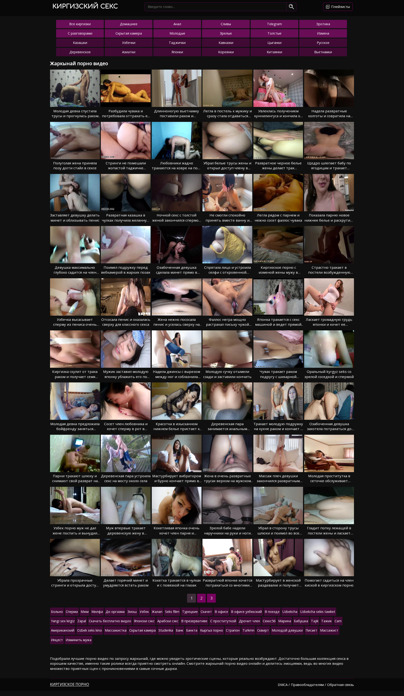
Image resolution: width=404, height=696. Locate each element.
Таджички (177, 42)
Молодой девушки (287, 630)
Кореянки (226, 52)
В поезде (272, 611)
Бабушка (301, 621)
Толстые (274, 33)
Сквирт (263, 630)
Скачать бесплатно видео (110, 621)
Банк (179, 630)
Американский (62, 630)
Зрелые (226, 33)
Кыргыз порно (211, 630)
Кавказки (226, 42)
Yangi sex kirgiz (63, 621)
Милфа (97, 611)
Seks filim (172, 611)
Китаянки (274, 52)
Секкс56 (269, 621)
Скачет (206, 611)
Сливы (226, 24)
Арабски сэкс (167, 621)
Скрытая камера (128, 33)
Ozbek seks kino (89, 630)
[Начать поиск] (291, 6)
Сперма (72, 611)
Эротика (323, 24)
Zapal (81, 621)
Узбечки (128, 42)
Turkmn (248, 630)
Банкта (191, 630)
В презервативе (194, 621)
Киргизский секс (85, 6)
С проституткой (223, 621)
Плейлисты (340, 6)
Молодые (177, 33)
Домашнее (128, 24)
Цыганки (274, 42)
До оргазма (115, 611)
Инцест (57, 640)
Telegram (274, 24)
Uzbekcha (289, 611)
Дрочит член (249, 621)
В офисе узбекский (246, 611)
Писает (311, 630)
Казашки (80, 42)
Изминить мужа (78, 640)
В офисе (221, 611)
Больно (57, 611)
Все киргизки (80, 24)
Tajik (314, 621)
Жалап (157, 611)
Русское (323, 42)
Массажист (329, 630)
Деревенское (80, 52)
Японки (177, 52)
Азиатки (128, 52)
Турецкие (190, 611)
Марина (284, 621)
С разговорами (80, 33)
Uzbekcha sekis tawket (317, 611)
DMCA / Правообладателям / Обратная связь (316, 684)
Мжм (85, 611)
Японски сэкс (144, 621)
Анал (177, 24)
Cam (338, 621)
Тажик (326, 621)
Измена (323, 33)
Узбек (144, 611)
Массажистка (115, 630)
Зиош (132, 611)
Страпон (233, 630)
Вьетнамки (323, 52)
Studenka (166, 630)
